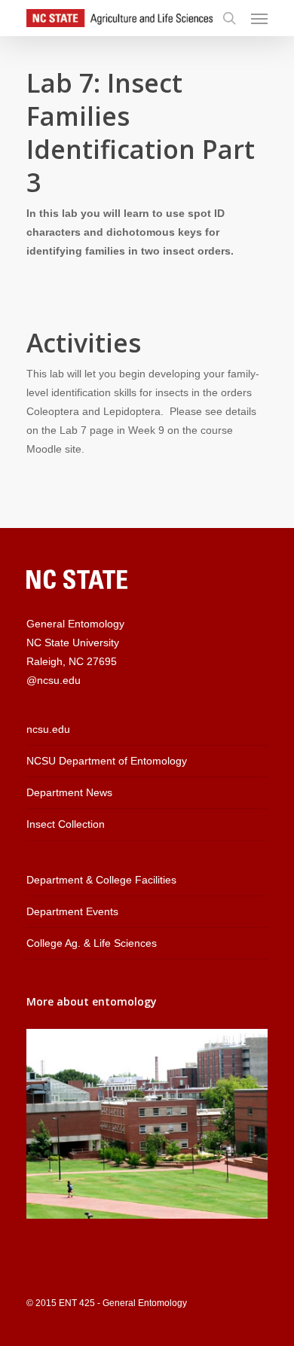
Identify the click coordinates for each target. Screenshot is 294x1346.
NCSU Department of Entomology (106, 761)
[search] (229, 18)
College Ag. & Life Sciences (91, 943)
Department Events (72, 911)
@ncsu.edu (53, 680)
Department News (69, 792)
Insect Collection (65, 824)
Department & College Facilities (101, 880)
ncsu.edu (48, 729)
